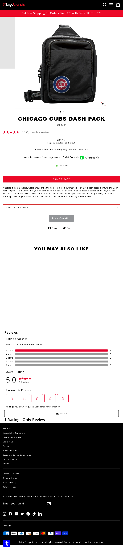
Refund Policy (9, 487)
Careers (6, 446)
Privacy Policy (9, 482)
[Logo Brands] (14, 5)
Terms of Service (11, 474)
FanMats (6, 463)
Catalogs (7, 525)
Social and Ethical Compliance (17, 455)
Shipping (51, 143)
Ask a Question (61, 218)
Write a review (40, 132)
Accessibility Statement (14, 433)
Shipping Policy (10, 478)
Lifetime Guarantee (12, 437)
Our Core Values (10, 459)
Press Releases (10, 450)
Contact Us (8, 442)
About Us (7, 428)
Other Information (17, 207)
